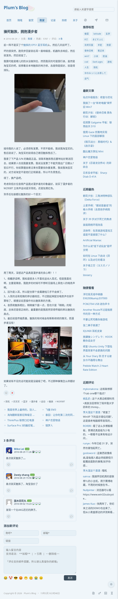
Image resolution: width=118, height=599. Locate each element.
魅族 (51, 401)
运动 (43, 401)
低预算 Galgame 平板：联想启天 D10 (97, 124)
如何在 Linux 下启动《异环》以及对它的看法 (96, 257)
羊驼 (100, 44)
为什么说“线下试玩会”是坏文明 (97, 248)
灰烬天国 (89, 44)
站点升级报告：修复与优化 (97, 97)
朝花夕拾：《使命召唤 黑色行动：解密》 (97, 114)
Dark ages (98, 61)
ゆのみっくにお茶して (95, 72)
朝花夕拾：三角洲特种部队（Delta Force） (97, 197)
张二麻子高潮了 (91, 325)
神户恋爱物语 (90, 157)
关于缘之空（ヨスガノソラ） (96, 267)
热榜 (64, 20)
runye (86, 443)
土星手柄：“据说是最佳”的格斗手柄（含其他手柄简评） (97, 209)
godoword (89, 453)
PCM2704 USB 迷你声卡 (96, 304)
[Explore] (85, 20)
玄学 (108, 33)
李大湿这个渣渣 (91, 412)
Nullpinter (89, 490)
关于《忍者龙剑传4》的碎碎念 (97, 165)
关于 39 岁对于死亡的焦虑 (97, 219)
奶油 (105, 56)
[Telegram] (96, 20)
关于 (75, 20)
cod (86, 61)
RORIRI (87, 426)
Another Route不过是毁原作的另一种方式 (97, 311)
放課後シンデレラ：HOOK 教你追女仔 (97, 338)
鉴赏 (31, 20)
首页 (8, 20)
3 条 (61, 38)
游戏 (109, 61)
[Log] (93, 593)
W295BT (61, 401)
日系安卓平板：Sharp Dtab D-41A (95, 174)
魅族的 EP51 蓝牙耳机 (35, 45)
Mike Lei (19, 449)
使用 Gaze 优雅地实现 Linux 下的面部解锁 (95, 134)
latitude (97, 33)
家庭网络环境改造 (93, 224)
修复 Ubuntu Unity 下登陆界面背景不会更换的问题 (97, 348)
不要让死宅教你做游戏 (95, 319)
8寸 (86, 39)
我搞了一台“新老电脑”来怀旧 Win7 (97, 105)
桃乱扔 (86, 398)
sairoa (86, 476)
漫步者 (34, 401)
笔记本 (101, 50)
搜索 (112, 9)
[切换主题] (111, 584)
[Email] (107, 20)
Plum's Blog (16, 7)
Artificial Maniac (92, 240)
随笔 (20, 20)
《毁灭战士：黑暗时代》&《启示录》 (97, 143)
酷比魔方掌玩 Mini (93, 151)
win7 (87, 56)
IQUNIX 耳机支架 (92, 331)
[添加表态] (6, 392)
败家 (42, 20)
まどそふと (97, 39)
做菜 (87, 33)
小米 (96, 56)
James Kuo (89, 503)
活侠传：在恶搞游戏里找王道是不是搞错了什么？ (97, 232)
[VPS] (105, 593)
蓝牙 (25, 401)
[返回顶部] (111, 592)
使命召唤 (89, 50)
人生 (87, 67)
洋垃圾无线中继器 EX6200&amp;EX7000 (95, 296)
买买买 (16, 401)
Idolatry (87, 275)
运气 (87, 78)
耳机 (7, 401)
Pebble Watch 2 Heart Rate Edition (95, 367)
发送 (70, 578)
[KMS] (99, 593)
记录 (53, 20)
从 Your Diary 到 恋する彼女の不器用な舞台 (97, 358)
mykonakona (90, 389)
